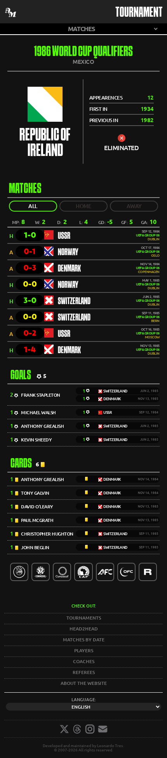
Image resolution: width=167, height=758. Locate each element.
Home (83, 206)
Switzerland (74, 301)
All (32, 206)
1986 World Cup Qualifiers (83, 52)
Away (134, 206)
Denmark (69, 268)
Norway (68, 252)
